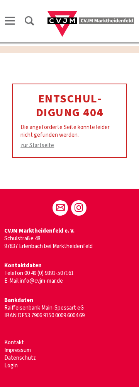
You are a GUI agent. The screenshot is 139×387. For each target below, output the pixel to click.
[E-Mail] (60, 208)
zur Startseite (37, 145)
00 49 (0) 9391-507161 (49, 273)
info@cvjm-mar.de (41, 281)
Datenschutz (20, 358)
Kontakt (14, 342)
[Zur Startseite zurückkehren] (90, 14)
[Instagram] (78, 208)
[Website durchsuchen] (29, 22)
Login (11, 366)
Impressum (17, 350)
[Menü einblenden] (10, 22)
